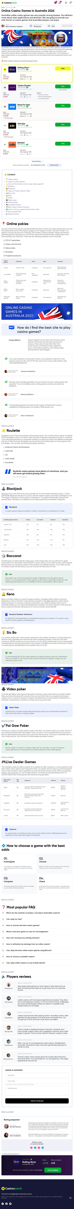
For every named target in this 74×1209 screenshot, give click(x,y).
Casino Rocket (24, 85)
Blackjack (5, 494)
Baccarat (30, 561)
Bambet (21, 143)
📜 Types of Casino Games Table (18, 191)
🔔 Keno (9, 195)
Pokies (31, 231)
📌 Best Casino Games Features (17, 207)
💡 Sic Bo (9, 198)
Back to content (7, 426)
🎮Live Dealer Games (13, 205)
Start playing (53, 1170)
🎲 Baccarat (10, 193)
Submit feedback (37, 1101)
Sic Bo (44, 641)
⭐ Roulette (10, 186)
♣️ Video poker (11, 200)
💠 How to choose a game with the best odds (22, 209)
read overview (63, 89)
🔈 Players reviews (12, 214)
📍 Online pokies (12, 179)
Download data (54, 165)
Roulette (4, 436)
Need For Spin (24, 105)
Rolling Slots (23, 68)
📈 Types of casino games (15, 182)
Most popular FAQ (14, 212)
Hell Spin (21, 124)
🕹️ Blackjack (10, 188)
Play (62, 68)
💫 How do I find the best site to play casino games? (25, 184)
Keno (3, 599)
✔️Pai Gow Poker (12, 202)
